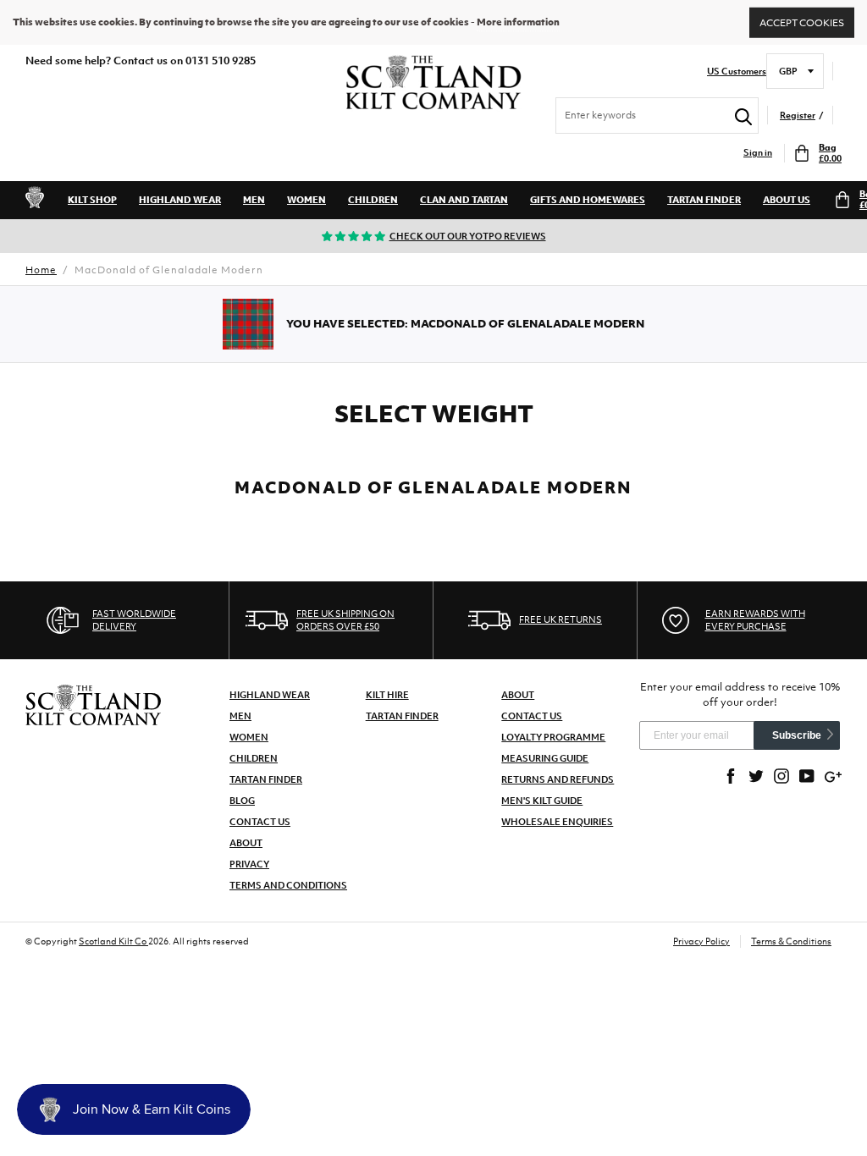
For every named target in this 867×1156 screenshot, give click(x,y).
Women (306, 199)
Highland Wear (180, 199)
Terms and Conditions (288, 885)
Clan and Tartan (464, 199)
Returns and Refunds (557, 779)
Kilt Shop (92, 199)
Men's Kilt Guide (542, 800)
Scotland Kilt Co (113, 941)
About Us (786, 199)
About (245, 843)
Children (373, 199)
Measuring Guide (544, 758)
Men (254, 199)
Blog (242, 800)
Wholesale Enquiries (557, 821)
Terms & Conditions (791, 941)
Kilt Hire (387, 695)
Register (797, 115)
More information (518, 22)
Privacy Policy (701, 941)
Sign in (757, 152)
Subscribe (796, 735)
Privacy (249, 864)
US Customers (736, 71)
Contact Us (259, 821)
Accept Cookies (801, 22)
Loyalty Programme (553, 737)
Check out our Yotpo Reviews (467, 236)
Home (41, 270)
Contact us (531, 716)
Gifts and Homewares (587, 199)
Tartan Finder (704, 199)
